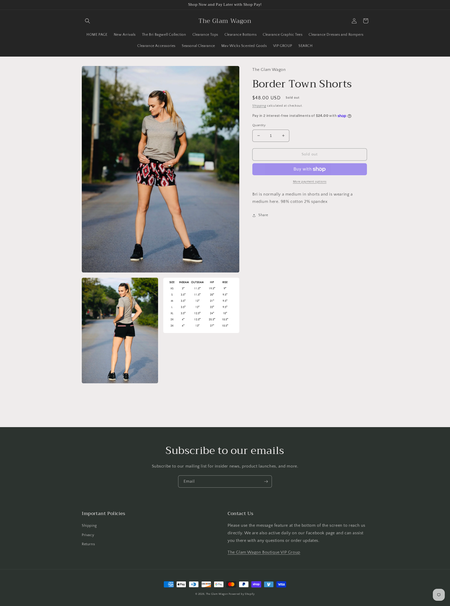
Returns (88, 544)
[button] (87, 21)
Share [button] (263, 215)
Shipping (259, 106)
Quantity (259, 125)
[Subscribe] (266, 481)
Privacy (88, 535)
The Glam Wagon (217, 594)
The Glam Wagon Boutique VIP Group (264, 552)
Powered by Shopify (242, 594)
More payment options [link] (310, 181)
